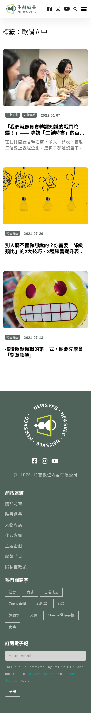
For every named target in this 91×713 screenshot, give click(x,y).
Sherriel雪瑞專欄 (61, 615)
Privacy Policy (40, 674)
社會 (12, 592)
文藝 (33, 615)
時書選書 (12, 233)
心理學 (41, 604)
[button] (75, 9)
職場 (30, 592)
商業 (12, 627)
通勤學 (14, 615)
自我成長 (51, 592)
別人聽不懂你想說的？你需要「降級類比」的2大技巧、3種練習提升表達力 (44, 251)
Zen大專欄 (17, 604)
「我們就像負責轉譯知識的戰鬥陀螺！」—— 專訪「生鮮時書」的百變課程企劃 (44, 133)
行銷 (61, 604)
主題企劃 (12, 115)
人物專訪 (30, 115)
